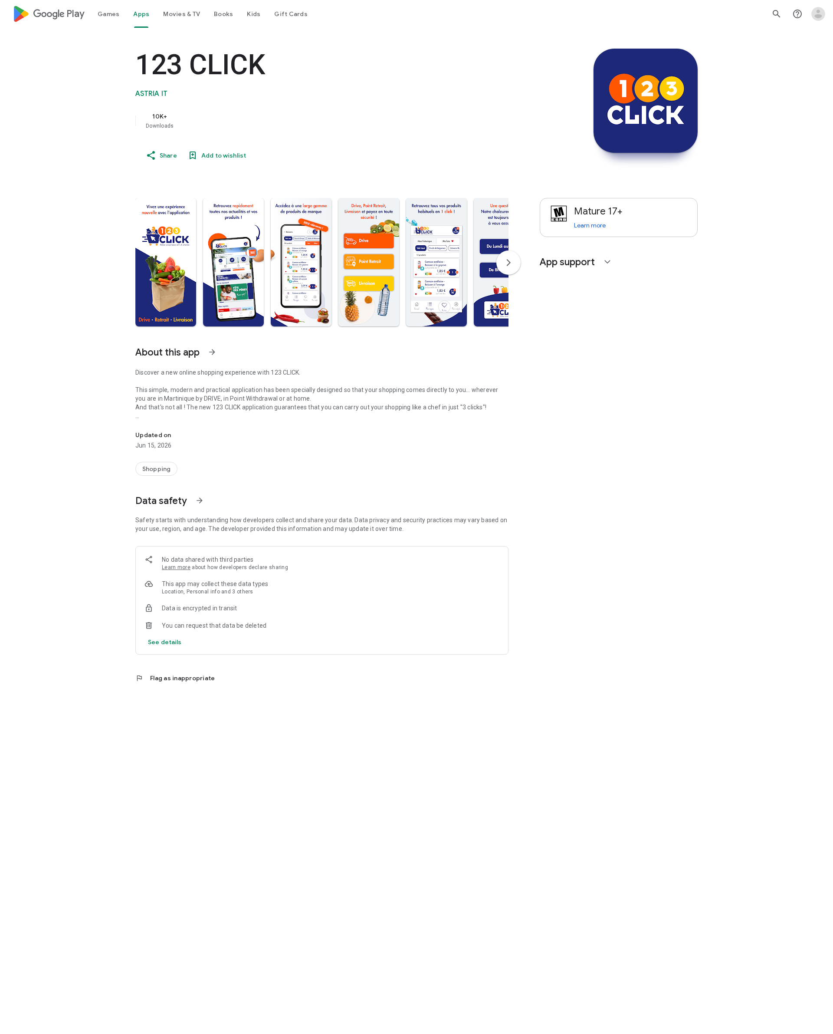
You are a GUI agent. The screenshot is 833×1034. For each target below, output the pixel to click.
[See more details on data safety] (164, 642)
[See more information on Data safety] (199, 500)
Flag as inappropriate (175, 678)
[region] (308, 120)
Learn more (176, 567)
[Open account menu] (818, 13)
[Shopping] (156, 468)
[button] (165, 262)
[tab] (108, 14)
